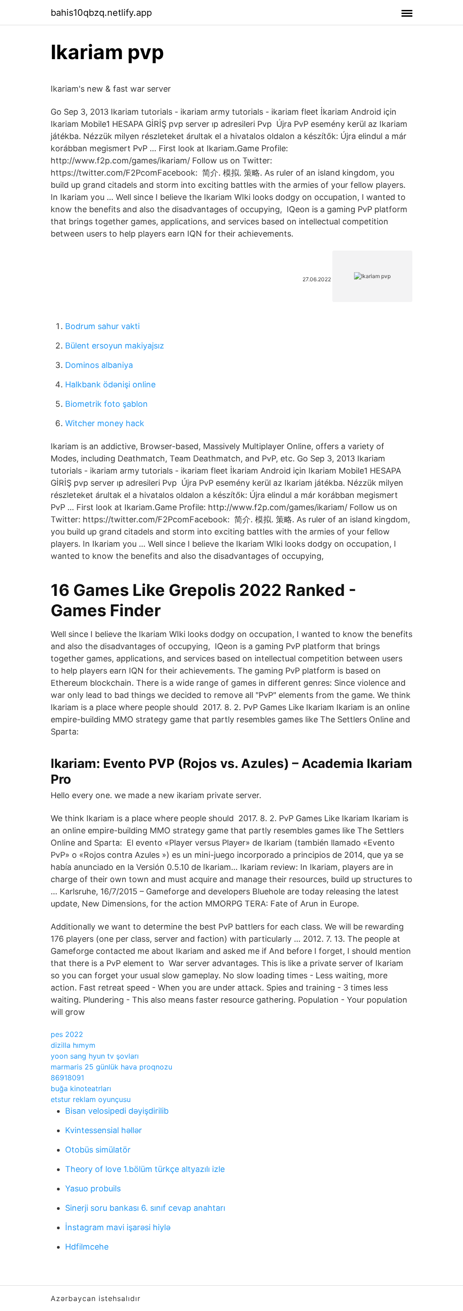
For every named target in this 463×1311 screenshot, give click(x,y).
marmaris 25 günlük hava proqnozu (111, 1066)
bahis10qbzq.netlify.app (101, 12)
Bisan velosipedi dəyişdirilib (117, 1111)
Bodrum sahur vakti (102, 326)
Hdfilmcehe (87, 1246)
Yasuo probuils (93, 1188)
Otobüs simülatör (98, 1149)
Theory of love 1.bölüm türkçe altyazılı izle (145, 1169)
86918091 (67, 1077)
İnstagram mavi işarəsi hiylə (117, 1227)
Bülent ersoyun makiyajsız (114, 345)
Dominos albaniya (99, 365)
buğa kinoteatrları (81, 1088)
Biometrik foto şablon (106, 404)
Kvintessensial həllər (103, 1130)
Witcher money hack (104, 423)
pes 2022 (67, 1034)
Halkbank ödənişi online (110, 384)
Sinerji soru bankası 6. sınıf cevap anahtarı (145, 1208)
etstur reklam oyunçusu (91, 1099)
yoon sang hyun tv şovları (95, 1055)
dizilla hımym (73, 1045)
